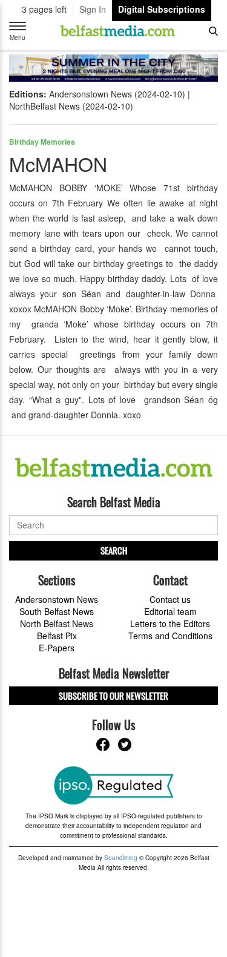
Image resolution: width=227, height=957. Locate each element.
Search (113, 550)
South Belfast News (56, 611)
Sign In (92, 9)
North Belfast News (56, 623)
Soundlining (120, 857)
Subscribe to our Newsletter (113, 695)
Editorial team (170, 611)
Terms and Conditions (170, 636)
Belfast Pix (57, 636)
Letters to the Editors (170, 623)
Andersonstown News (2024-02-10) (117, 94)
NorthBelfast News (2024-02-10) (71, 106)
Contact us (170, 599)
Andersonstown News (56, 599)
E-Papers (56, 648)
